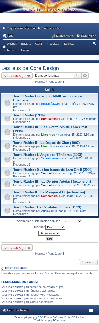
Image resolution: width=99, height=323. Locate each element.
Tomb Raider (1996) (29, 115)
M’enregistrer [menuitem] (65, 35)
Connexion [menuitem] (88, 35)
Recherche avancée (85, 75)
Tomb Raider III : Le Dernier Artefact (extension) (52, 181)
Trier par (39, 226)
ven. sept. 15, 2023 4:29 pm (76, 146)
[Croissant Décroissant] (49, 233)
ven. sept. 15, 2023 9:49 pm (78, 118)
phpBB (37, 317)
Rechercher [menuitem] (94, 44)
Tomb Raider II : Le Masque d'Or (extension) (49, 192)
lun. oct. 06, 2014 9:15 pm (69, 210)
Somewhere (49, 118)
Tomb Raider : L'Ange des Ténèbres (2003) (47, 155)
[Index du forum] (49, 21)
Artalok (45, 210)
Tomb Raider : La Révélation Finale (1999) (47, 207)
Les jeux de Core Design (30, 68)
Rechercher (78, 75)
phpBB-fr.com (56, 320)
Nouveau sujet (15, 75)
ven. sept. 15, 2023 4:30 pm (76, 134)
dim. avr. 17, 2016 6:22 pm (78, 185)
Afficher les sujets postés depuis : (39, 220)
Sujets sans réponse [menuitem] (21, 28)
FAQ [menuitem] (10, 35)
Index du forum (18, 310)
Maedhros (48, 134)
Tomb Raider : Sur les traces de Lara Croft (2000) (52, 170)
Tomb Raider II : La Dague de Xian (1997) (46, 143)
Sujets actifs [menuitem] (50, 28)
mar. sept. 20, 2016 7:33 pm (78, 173)
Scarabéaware (50, 103)
